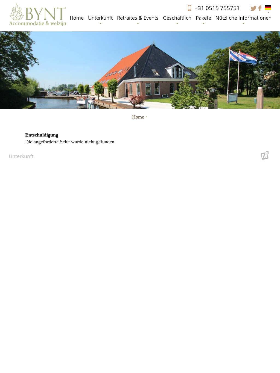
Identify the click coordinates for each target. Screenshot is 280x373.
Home (77, 17)
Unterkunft (100, 17)
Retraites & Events (138, 17)
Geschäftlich (177, 17)
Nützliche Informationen (243, 17)
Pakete (203, 17)
